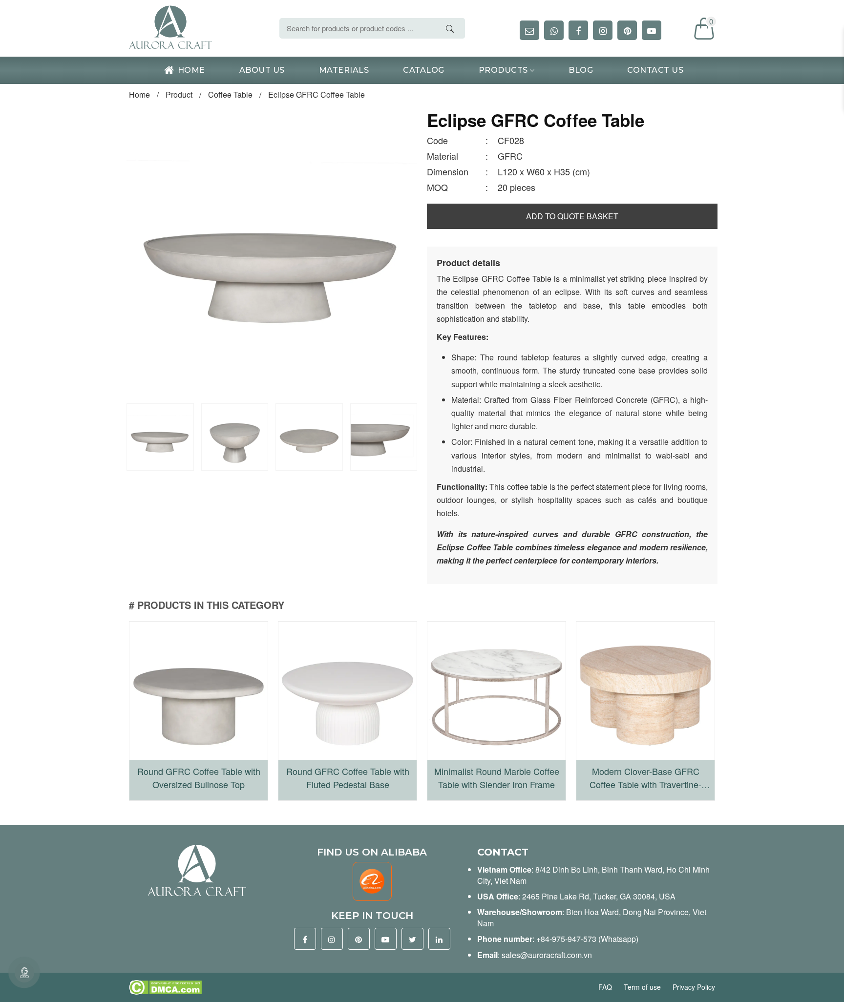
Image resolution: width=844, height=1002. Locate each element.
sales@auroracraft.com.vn (547, 954)
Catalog (423, 70)
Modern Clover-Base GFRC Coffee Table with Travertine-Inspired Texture (645, 778)
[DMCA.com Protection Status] (165, 986)
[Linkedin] (439, 939)
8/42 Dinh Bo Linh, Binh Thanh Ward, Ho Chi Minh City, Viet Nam (593, 875)
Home (191, 70)
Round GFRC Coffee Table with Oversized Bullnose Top (198, 778)
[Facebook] (305, 939)
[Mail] (529, 30)
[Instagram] (332, 939)
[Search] (450, 28)
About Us (262, 70)
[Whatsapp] (554, 30)
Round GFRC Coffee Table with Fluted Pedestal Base (347, 778)
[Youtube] (386, 939)
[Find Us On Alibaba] (372, 880)
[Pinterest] (359, 939)
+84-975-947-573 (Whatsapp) (587, 938)
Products (503, 70)
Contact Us (655, 70)
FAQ (606, 987)
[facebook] (578, 30)
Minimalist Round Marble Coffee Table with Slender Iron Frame (496, 778)
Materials (344, 70)
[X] (412, 939)
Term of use (643, 987)
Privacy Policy (694, 987)
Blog (581, 70)
